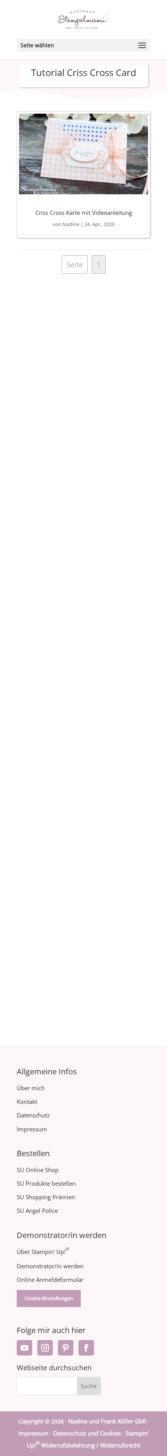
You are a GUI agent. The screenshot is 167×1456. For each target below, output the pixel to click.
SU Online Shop (38, 1170)
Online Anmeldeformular (50, 1279)
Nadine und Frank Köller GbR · (108, 1421)
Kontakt (27, 1101)
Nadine (71, 224)
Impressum (32, 1129)
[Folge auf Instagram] (45, 1348)
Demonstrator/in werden (50, 1266)
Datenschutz (33, 1115)
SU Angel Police (37, 1210)
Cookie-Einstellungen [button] (48, 1298)
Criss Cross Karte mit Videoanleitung (83, 212)
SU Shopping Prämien (46, 1197)
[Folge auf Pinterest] (65, 1348)
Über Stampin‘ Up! (43, 1251)
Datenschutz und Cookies (87, 1433)
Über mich (31, 1088)
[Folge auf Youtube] (24, 1348)
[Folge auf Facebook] (86, 1348)
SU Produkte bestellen (46, 1183)
